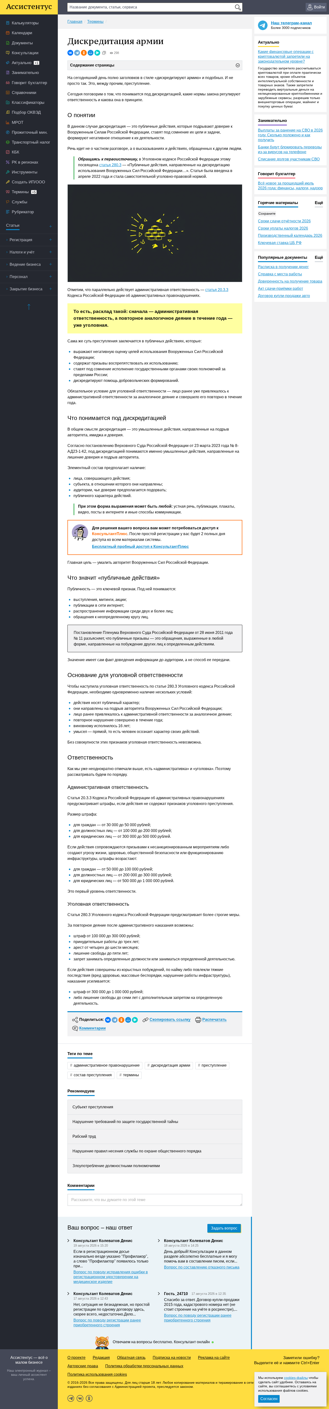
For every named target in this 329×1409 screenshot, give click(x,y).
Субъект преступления (92, 1107)
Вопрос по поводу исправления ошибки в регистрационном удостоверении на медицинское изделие (110, 1277)
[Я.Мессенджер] (97, 53)
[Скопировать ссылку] (104, 53)
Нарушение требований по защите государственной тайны (125, 1122)
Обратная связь (131, 1358)
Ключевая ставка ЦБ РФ (280, 243)
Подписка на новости (172, 1358)
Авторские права (82, 1366)
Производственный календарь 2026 (290, 235)
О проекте (76, 1358)
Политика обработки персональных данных (144, 1366)
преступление (214, 1065)
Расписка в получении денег (283, 267)
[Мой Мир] (90, 53)
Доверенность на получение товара (290, 281)
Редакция (101, 1358)
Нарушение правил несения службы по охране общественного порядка (136, 1151)
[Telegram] (77, 53)
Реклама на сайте (214, 1358)
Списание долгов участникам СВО (289, 159)
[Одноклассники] (84, 53)
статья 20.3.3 (216, 290)
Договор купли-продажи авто (284, 296)
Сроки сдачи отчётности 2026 (284, 221)
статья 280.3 (110, 165)
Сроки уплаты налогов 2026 (283, 228)
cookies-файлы (296, 1378)
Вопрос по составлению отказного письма (201, 1267)
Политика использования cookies (97, 1374)
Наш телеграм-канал (291, 23)
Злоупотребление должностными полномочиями (116, 1166)
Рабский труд (84, 1136)
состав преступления (93, 1075)
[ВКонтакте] (70, 53)
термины (131, 1075)
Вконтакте (80, 1398)
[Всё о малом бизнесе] (29, 7)
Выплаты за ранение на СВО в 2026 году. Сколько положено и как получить (290, 135)
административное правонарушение (107, 1065)
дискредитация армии (170, 1065)
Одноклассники (89, 1398)
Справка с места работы (280, 274)
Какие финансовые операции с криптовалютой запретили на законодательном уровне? (286, 56)
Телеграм (70, 1398)
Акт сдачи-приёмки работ (280, 288)
